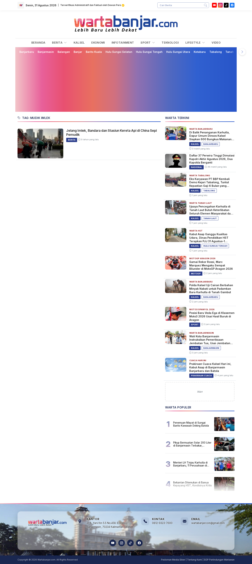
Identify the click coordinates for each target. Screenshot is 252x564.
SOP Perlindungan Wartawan (219, 559)
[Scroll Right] (242, 52)
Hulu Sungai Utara (178, 51)
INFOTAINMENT (123, 42)
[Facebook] (232, 5)
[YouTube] (214, 5)
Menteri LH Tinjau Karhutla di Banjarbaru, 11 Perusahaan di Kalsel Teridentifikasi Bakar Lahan (190, 464)
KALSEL (79, 42)
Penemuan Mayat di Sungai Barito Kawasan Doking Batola (191, 424)
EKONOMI (98, 42)
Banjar (78, 51)
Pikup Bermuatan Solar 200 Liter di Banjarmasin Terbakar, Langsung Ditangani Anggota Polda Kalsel (192, 444)
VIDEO (216, 42)
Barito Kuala (94, 51)
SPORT (146, 42)
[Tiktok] (226, 5)
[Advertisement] (128, 82)
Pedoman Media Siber (173, 559)
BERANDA (38, 42)
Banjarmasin (46, 51)
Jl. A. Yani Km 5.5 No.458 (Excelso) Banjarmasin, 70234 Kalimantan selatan (110, 525)
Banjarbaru (26, 51)
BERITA (57, 42)
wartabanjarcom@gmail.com (208, 523)
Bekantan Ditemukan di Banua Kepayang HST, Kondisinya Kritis (192, 484)
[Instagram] (220, 5)
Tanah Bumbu (234, 51)
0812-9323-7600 (162, 523)
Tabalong (215, 51)
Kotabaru (200, 51)
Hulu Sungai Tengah (149, 51)
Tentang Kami (194, 559)
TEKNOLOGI (170, 42)
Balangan (64, 51)
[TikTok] (130, 543)
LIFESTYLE (193, 42)
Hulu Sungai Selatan (119, 51)
